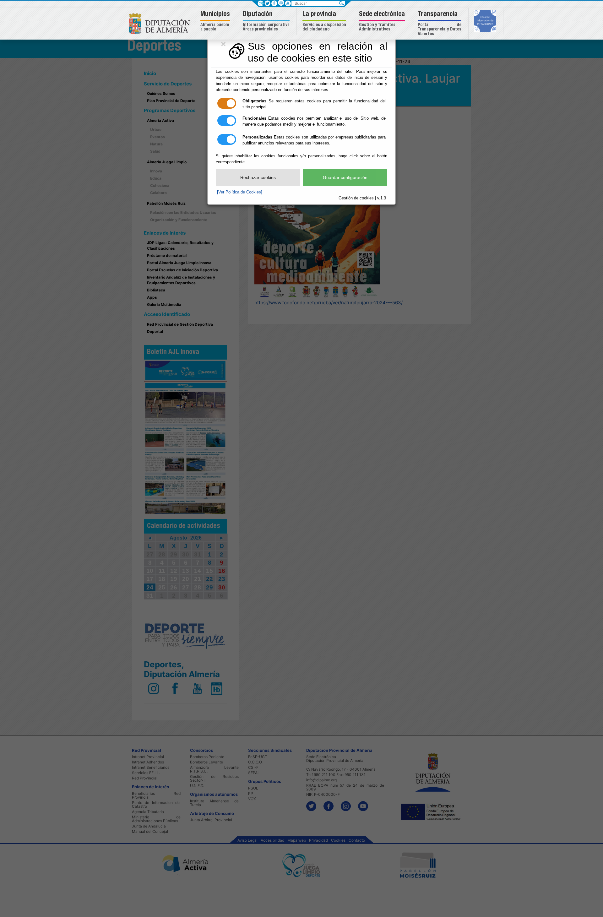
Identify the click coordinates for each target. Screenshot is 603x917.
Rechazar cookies (258, 177)
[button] (216, 21)
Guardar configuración (345, 177)
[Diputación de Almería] (161, 23)
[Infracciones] (486, 21)
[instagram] (281, 2)
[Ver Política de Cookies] (239, 192)
